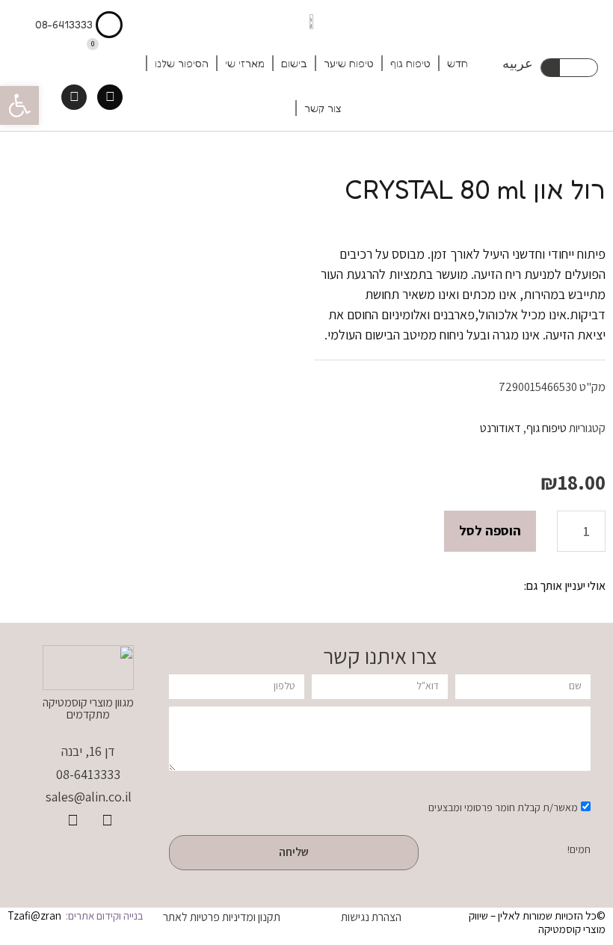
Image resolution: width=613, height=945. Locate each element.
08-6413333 (64, 24)
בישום (294, 63)
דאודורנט (500, 427)
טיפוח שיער (349, 63)
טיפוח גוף (410, 63)
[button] (19, 105)
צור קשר (323, 108)
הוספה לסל (490, 530)
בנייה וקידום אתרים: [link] (104, 915)
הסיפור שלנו (182, 63)
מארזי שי (245, 63)
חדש (457, 63)
